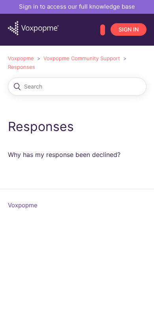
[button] (102, 29)
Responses (21, 67)
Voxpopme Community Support (81, 58)
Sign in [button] (128, 29)
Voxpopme (21, 58)
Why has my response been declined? (64, 155)
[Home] (33, 33)
